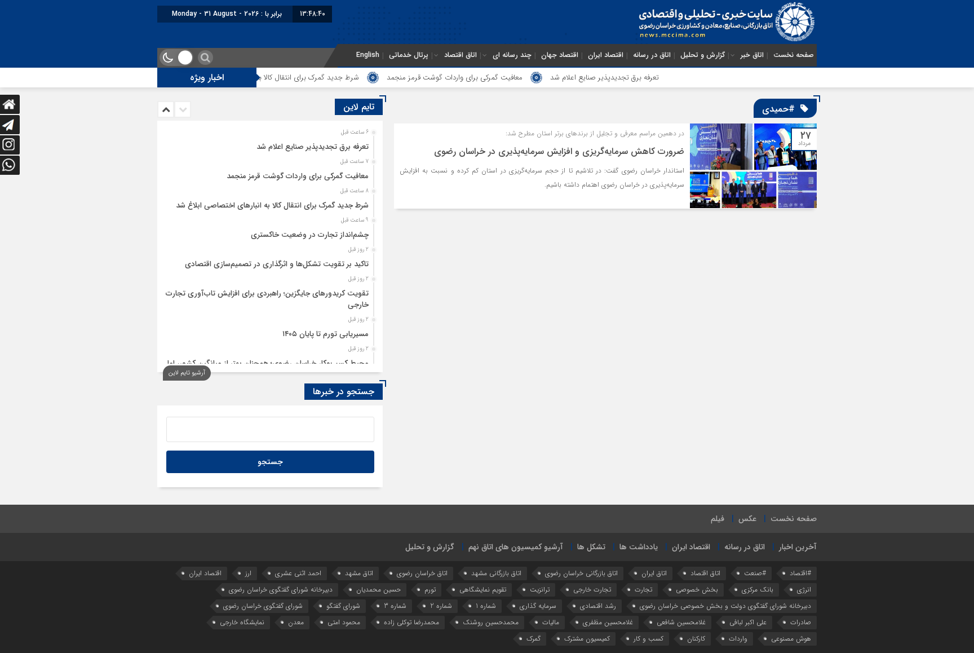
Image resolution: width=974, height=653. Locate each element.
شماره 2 (441, 606)
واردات (738, 638)
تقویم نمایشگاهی (482, 589)
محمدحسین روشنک (491, 622)
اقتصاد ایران (605, 55)
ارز (248, 573)
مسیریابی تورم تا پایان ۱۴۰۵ (325, 334)
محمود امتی (343, 622)
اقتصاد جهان (559, 55)
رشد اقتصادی (598, 606)
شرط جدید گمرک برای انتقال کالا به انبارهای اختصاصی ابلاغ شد (293, 77)
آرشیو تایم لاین (187, 373)
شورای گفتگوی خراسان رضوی (263, 606)
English (367, 55)
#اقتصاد (800, 573)
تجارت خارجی (592, 589)
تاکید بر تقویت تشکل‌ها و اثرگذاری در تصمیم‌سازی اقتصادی (277, 264)
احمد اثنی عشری (298, 573)
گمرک (533, 638)
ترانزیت (540, 589)
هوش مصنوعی (791, 638)
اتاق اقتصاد (460, 55)
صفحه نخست (793, 55)
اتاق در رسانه (652, 55)
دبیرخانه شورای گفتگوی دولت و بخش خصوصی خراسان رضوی (725, 606)
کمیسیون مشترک (587, 638)
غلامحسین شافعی (681, 622)
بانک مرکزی (757, 589)
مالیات (550, 622)
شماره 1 (486, 606)
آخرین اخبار (798, 547)
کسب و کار (648, 638)
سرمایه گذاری (538, 606)
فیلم (717, 519)
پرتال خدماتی (408, 55)
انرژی (804, 589)
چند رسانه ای (512, 55)
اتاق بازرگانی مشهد (496, 573)
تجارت (643, 589)
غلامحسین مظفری (608, 622)
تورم (430, 589)
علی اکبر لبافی (748, 622)
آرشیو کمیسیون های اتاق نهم (515, 547)
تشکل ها (591, 547)
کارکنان (696, 638)
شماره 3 (395, 606)
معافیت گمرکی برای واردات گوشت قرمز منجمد (483, 77)
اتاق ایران (654, 573)
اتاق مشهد (359, 573)
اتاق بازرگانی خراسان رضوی (581, 573)
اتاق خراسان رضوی (422, 573)
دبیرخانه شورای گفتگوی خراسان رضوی (281, 589)
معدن (296, 622)
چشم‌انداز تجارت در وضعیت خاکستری (310, 235)
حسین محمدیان (378, 589)
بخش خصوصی (697, 589)
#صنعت (755, 573)
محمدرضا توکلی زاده (411, 622)
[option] (268, 143)
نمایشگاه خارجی (242, 622)
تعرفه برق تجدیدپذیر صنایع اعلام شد (632, 77)
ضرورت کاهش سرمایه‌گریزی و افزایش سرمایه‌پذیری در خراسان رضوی (559, 151)
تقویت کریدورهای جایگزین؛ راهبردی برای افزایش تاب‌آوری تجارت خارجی (267, 299)
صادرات (800, 622)
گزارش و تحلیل (702, 55)
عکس (747, 519)
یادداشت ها (638, 547)
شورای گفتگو (343, 606)
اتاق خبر (752, 55)
